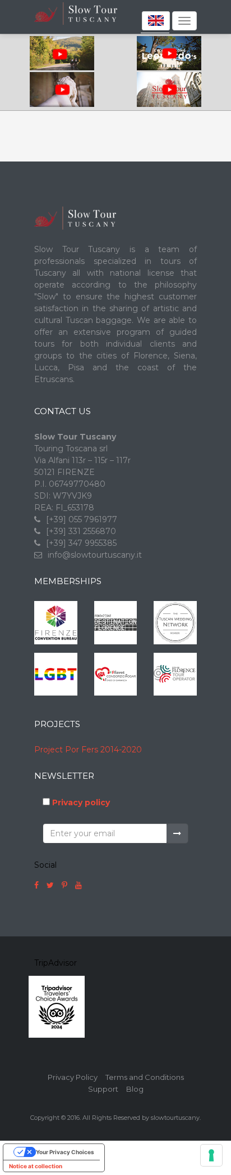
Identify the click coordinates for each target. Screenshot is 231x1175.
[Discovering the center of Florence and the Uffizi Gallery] (169, 90)
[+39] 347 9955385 (81, 543)
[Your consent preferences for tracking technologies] (211, 1155)
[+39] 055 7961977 (81, 519)
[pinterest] (64, 885)
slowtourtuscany (175, 1118)
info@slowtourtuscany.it (95, 555)
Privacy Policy (73, 1077)
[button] (155, 20)
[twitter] (50, 885)
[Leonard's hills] (169, 54)
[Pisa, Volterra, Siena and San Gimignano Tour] (62, 90)
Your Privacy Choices (65, 1152)
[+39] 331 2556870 (81, 531)
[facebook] (36, 885)
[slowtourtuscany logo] (92, 23)
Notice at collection (35, 1166)
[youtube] (78, 885)
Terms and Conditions (144, 1077)
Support (103, 1088)
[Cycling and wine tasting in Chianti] (62, 54)
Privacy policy (81, 802)
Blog (135, 1088)
